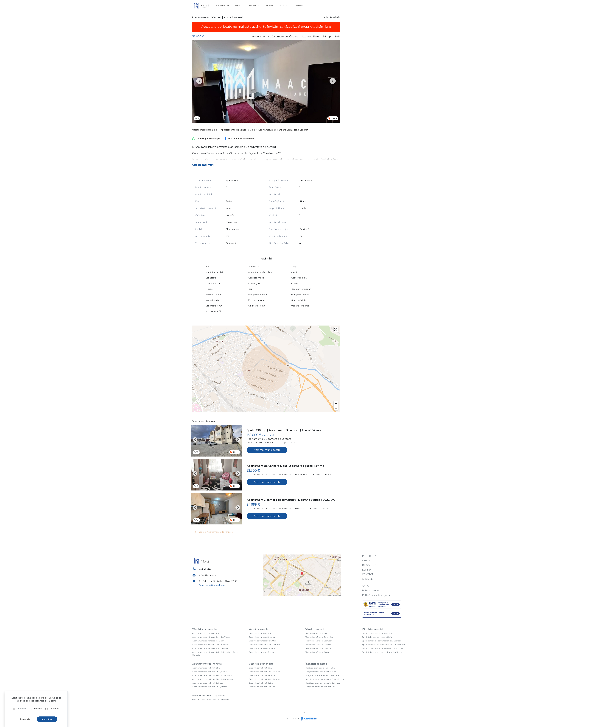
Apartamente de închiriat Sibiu (206, 668)
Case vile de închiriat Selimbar (262, 675)
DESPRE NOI (254, 5)
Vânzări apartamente (204, 629)
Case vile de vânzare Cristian (261, 652)
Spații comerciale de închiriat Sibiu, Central (324, 679)
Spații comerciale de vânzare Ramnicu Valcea (382, 648)
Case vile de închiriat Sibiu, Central (264, 671)
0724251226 (205, 568)
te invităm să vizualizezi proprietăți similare (297, 26)
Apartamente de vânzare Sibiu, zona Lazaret (283, 129)
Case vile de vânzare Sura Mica (262, 641)
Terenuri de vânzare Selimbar (318, 641)
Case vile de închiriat (261, 663)
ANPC (365, 586)
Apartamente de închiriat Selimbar (208, 683)
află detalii (46, 697)
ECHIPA (270, 5)
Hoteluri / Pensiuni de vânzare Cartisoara (210, 699)
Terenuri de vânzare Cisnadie (318, 644)
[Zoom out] (336, 408)
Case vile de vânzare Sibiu (260, 633)
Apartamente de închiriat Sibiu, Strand (209, 686)
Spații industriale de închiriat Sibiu (320, 686)
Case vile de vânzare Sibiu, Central (264, 644)
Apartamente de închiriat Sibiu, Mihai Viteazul (213, 679)
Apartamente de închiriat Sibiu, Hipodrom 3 (212, 675)
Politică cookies (370, 590)
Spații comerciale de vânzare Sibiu (377, 633)
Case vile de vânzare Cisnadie (262, 648)
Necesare (22, 708)
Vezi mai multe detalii (267, 449)
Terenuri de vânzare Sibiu (316, 633)
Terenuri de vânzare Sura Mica (319, 637)
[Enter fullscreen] (336, 329)
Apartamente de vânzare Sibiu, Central (210, 648)
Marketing (54, 708)
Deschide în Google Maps (212, 585)
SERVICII (239, 5)
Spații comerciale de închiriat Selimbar (322, 683)
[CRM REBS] (308, 718)
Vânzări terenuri (314, 629)
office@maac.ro (207, 575)
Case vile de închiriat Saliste (261, 683)
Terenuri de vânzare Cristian (318, 648)
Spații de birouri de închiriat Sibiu (320, 668)
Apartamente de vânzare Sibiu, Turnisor (210, 644)
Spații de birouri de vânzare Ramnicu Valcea (382, 652)
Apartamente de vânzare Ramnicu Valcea (211, 637)
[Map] (266, 369)
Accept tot (47, 719)
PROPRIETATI (222, 5)
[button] (199, 81)
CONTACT (284, 5)
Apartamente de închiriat (207, 663)
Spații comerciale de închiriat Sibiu (320, 671)
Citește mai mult (202, 164)
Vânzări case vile (258, 629)
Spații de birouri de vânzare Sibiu (377, 637)
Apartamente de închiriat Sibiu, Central (210, 671)
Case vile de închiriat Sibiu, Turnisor (265, 679)
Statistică (37, 708)
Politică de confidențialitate (377, 595)
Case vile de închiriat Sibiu (260, 668)
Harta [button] (334, 118)
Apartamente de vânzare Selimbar (208, 641)
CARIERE (298, 5)
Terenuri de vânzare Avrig (317, 652)
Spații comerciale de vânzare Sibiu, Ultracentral (383, 644)
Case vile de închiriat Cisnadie (262, 686)
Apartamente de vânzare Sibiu (238, 129)
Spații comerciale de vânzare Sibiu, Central (381, 641)
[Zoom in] (336, 403)
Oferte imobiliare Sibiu (205, 129)
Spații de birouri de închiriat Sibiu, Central (324, 675)
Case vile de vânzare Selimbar (262, 637)
